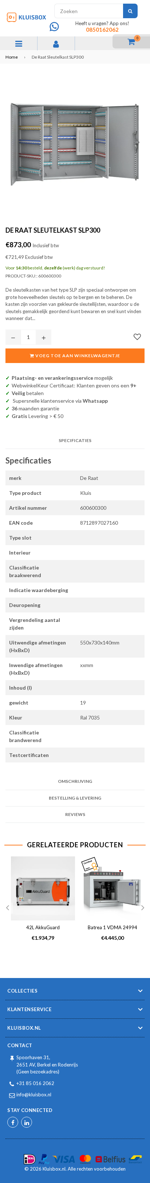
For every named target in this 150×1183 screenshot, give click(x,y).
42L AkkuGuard (43, 927)
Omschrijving (75, 781)
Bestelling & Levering (75, 798)
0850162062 (102, 29)
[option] (40, 904)
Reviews (75, 814)
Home (11, 57)
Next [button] (142, 908)
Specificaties (75, 440)
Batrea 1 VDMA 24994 (112, 927)
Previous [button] (7, 908)
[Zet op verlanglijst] (137, 337)
